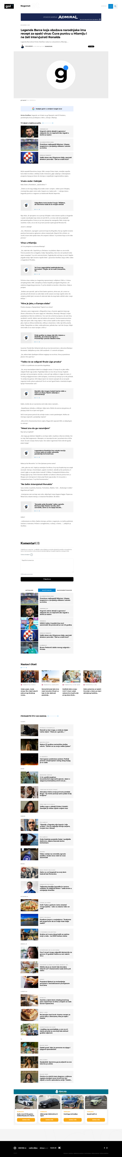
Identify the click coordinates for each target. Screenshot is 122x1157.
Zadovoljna (33, 1148)
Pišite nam (65, 1153)
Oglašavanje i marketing (79, 1153)
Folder (53, 1148)
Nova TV (15, 1148)
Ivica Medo (29, 46)
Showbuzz (44, 1148)
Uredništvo (70, 1153)
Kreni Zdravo (60, 1148)
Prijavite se (47, 579)
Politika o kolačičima (104, 1153)
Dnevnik (22, 1148)
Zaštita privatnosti (95, 1153)
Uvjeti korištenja (87, 1153)
